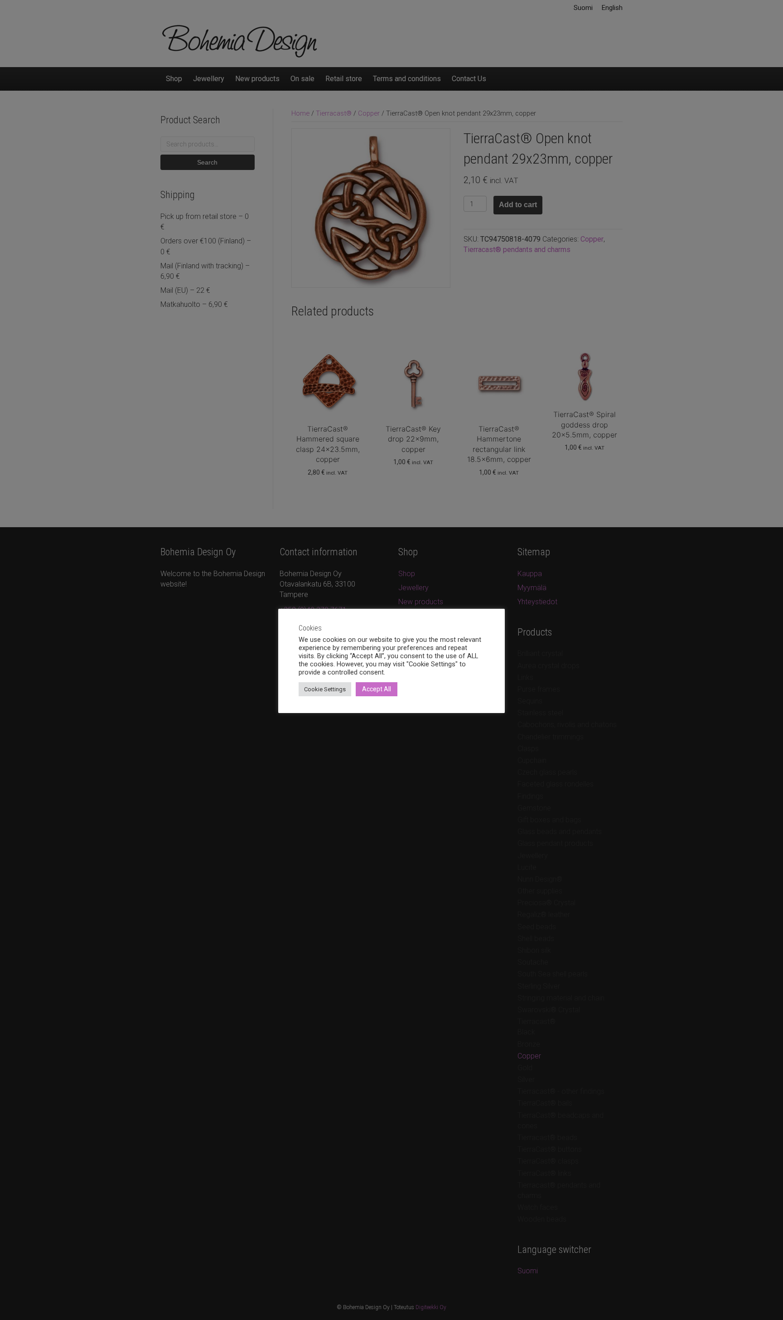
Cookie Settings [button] (325, 689)
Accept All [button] (376, 689)
